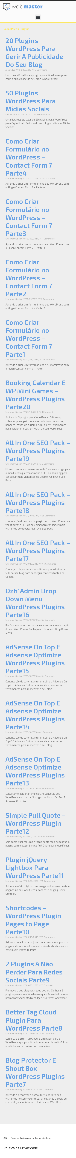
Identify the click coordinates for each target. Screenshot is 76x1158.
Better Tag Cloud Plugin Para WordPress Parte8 (33, 1020)
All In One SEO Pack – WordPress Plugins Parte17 (37, 550)
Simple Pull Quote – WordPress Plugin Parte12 (35, 823)
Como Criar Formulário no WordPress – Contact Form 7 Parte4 (28, 157)
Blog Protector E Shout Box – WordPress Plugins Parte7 (35, 1072)
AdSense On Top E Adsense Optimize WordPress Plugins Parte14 (35, 715)
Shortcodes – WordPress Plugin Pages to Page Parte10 (33, 919)
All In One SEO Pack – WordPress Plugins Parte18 (37, 502)
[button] (38, 17)
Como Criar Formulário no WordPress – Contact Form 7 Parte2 (28, 278)
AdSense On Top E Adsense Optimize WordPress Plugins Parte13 (35, 771)
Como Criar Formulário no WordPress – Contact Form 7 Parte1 (28, 338)
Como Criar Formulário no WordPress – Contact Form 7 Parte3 (28, 217)
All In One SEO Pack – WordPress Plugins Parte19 (37, 450)
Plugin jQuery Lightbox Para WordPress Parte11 (34, 867)
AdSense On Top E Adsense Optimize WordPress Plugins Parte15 (35, 659)
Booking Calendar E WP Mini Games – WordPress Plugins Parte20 (35, 394)
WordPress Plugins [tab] (17, 28)
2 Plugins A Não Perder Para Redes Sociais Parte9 (34, 972)
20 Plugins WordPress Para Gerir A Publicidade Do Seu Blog (34, 52)
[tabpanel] (38, 574)
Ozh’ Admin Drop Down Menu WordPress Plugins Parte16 (35, 603)
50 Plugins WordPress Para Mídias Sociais (30, 101)
